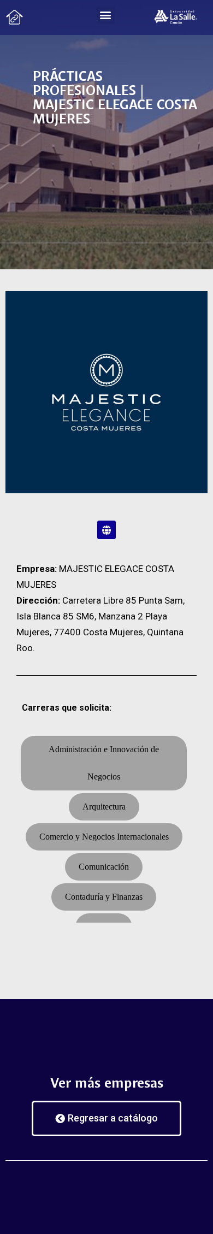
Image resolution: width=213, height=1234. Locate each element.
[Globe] (106, 530)
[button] (106, 15)
